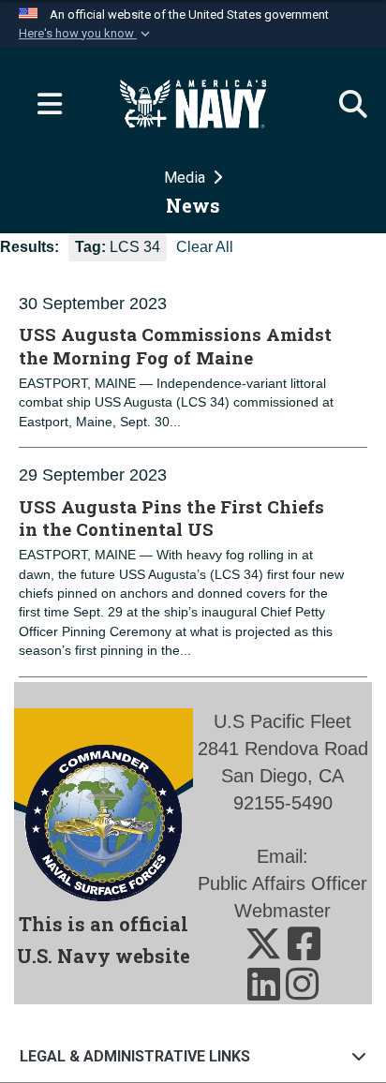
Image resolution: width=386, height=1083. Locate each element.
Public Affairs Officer (282, 883)
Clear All (204, 247)
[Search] (343, 104)
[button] (86, 33)
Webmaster (282, 910)
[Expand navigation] (42, 104)
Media (186, 177)
